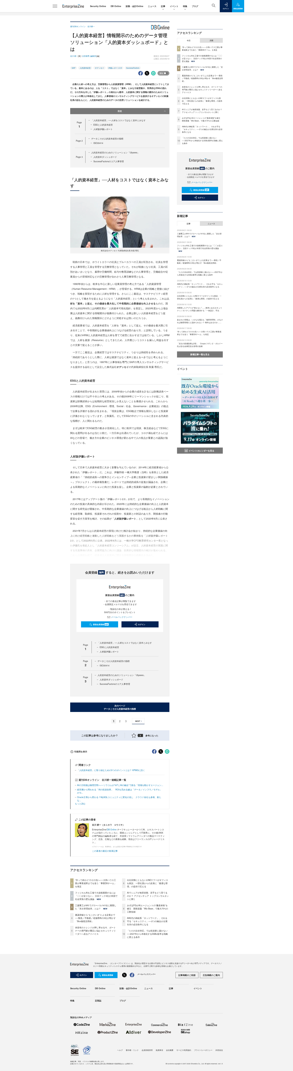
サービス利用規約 (183, 1050)
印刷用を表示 (80, 751)
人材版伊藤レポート (103, 129)
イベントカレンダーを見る (201, 450)
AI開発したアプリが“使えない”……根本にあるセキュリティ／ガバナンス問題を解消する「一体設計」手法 (199, 309)
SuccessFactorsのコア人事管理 (108, 161)
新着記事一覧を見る (200, 354)
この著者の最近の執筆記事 (105, 850)
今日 (188, 40)
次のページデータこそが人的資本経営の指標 (120, 707)
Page (79, 140)
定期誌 (98, 1000)
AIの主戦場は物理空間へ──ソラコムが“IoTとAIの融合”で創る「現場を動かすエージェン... (120, 785)
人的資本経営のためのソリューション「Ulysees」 (115, 152)
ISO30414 (98, 142)
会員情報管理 (147, 1050)
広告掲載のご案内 (211, 975)
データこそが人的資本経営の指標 (107, 138)
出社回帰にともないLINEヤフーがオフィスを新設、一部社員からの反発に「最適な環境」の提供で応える (147, 883)
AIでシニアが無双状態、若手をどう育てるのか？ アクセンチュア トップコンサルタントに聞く (148, 896)
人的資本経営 (85, 68)
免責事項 (159, 1050)
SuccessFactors (132, 68)
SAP (73, 68)
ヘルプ (120, 1050)
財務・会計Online (134, 6)
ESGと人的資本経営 (103, 124)
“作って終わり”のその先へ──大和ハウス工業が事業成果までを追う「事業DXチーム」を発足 (95, 883)
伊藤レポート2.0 (115, 68)
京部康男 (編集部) (89, 56)
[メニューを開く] (55, 6)
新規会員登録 (100, 624)
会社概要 (169, 1050)
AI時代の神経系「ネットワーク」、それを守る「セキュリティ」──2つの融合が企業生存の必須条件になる (147, 921)
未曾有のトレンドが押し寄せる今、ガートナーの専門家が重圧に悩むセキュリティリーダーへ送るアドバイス (95, 930)
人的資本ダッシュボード (105, 156)
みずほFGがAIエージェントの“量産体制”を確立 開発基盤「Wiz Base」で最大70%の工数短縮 (147, 908)
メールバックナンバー (121, 616)
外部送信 (219, 1050)
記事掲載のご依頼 (186, 975)
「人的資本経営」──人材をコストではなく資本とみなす (118, 120)
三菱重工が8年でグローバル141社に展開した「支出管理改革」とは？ (95, 907)
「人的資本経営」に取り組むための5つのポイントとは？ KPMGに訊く (111, 770)
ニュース (152, 6)
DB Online (116, 6)
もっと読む (80, 803)
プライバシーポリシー (203, 1050)
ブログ (195, 6)
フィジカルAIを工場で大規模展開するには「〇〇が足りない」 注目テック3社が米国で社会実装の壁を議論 (96, 896)
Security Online (98, 6)
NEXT (137, 721)
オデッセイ (99, 68)
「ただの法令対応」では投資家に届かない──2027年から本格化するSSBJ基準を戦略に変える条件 (147, 934)
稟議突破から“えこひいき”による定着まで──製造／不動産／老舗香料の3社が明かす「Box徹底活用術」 (95, 918)
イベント (174, 6)
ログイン (141, 624)
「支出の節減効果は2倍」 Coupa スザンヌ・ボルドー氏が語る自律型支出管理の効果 (200, 344)
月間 (211, 40)
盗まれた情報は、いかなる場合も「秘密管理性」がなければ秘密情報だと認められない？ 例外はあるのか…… (200, 321)
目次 (120, 110)
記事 (163, 6)
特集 (185, 6)
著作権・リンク (132, 1050)
